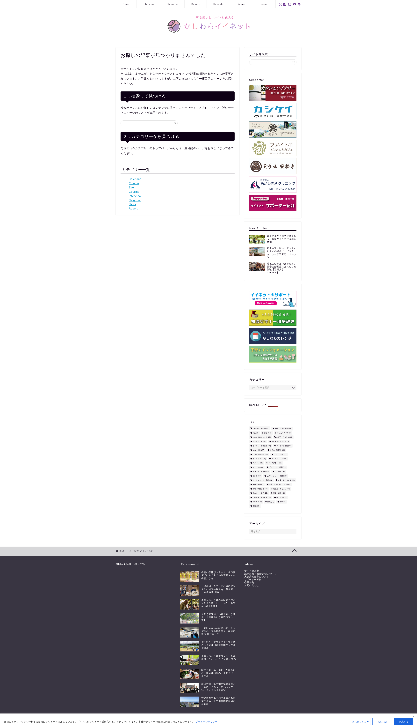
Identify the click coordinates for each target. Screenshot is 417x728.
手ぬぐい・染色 (260, 493)
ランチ (257, 476)
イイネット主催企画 (262, 446)
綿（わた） (281, 497)
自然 (270, 502)
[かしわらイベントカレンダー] (272, 336)
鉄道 (256, 506)
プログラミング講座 (277, 467)
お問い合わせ (251, 585)
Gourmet (172, 3)
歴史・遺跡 (279, 493)
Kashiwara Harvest (261, 429)
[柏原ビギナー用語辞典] (272, 318)
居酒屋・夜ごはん (281, 489)
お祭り (267, 433)
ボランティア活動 (261, 472)
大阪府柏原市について (256, 576)
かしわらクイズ (284, 433)
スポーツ (258, 463)
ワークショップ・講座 (262, 480)
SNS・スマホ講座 (283, 429)
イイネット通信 (283, 446)
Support (242, 3)
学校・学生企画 (260, 489)
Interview (148, 3)
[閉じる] (414, 716)
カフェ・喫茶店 (277, 450)
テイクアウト (274, 463)
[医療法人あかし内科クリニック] (272, 185)
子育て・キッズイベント (279, 484)
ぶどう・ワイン (284, 437)
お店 (255, 433)
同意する (403, 721)
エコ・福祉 (258, 450)
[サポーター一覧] (272, 203)
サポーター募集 (252, 579)
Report (195, 3)
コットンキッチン (260, 454)
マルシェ (280, 472)
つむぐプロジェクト (262, 437)
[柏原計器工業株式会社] (272, 111)
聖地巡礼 (257, 502)
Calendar (218, 3)
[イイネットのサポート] (272, 299)
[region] (208, 720)
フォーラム (258, 467)
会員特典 (249, 582)
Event (133, 187)
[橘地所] (272, 129)
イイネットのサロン (280, 441)
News (126, 3)
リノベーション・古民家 (277, 476)
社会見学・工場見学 (262, 497)
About (264, 3)
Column (134, 183)
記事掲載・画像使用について (260, 573)
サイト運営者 (251, 571)
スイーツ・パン (279, 459)
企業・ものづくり (286, 480)
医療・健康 (258, 484)
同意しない (382, 721)
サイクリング (259, 459)
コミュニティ (280, 454)
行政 (282, 502)
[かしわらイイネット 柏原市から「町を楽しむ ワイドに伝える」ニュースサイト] (208, 38)
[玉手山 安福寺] (272, 166)
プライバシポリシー (207, 721)
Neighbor (135, 200)
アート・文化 (259, 441)
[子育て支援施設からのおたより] (272, 354)
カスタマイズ (359, 721)
